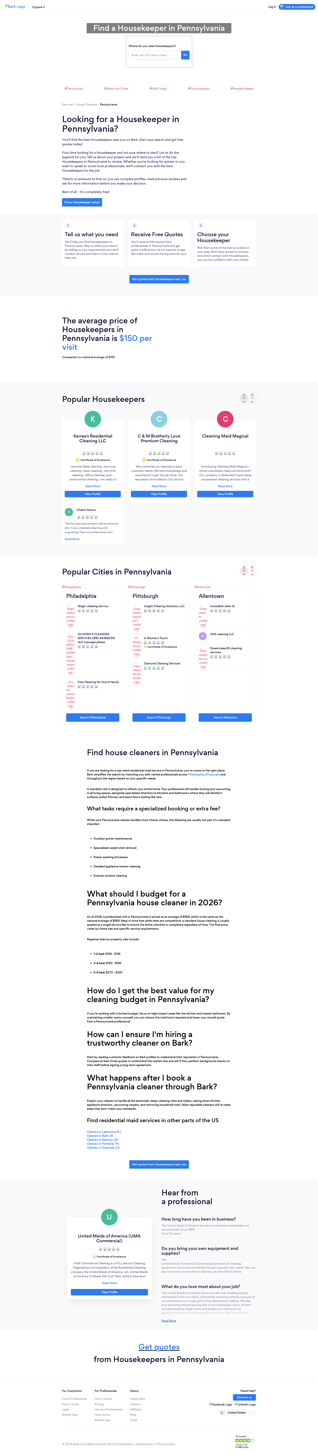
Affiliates (136, 1409)
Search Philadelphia (93, 717)
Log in (272, 7)
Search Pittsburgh (159, 717)
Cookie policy (145, 1444)
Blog (133, 1415)
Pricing (99, 1404)
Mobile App (70, 1415)
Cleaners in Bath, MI (100, 1136)
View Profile (93, 494)
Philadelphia (196, 774)
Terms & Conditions (120, 1444)
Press (133, 1420)
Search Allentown (225, 717)
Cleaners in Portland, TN (103, 1144)
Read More (168, 1321)
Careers (135, 1404)
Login (65, 1409)
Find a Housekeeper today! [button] (82, 202)
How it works (70, 1404)
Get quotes (159, 1346)
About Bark (137, 1399)
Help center (102, 1415)
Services (67, 105)
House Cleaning (86, 105)
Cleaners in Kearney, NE (102, 1140)
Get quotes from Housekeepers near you (159, 279)
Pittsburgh (212, 774)
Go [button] (185, 55)
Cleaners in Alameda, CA (103, 1148)
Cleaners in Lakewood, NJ (104, 1132)
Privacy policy (166, 1444)
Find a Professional (74, 1399)
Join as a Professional (108, 1409)
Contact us (244, 1397)
